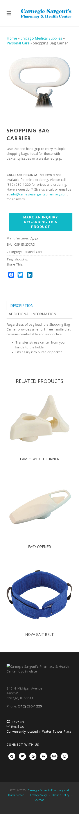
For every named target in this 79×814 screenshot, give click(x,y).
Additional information (32, 313)
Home (12, 38)
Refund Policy (60, 795)
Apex (34, 238)
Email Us (17, 726)
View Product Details (39, 423)
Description (22, 305)
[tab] (22, 305)
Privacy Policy (38, 795)
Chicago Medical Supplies (41, 38)
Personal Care (18, 43)
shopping (20, 259)
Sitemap (39, 800)
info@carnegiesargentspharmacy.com (39, 194)
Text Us (18, 722)
